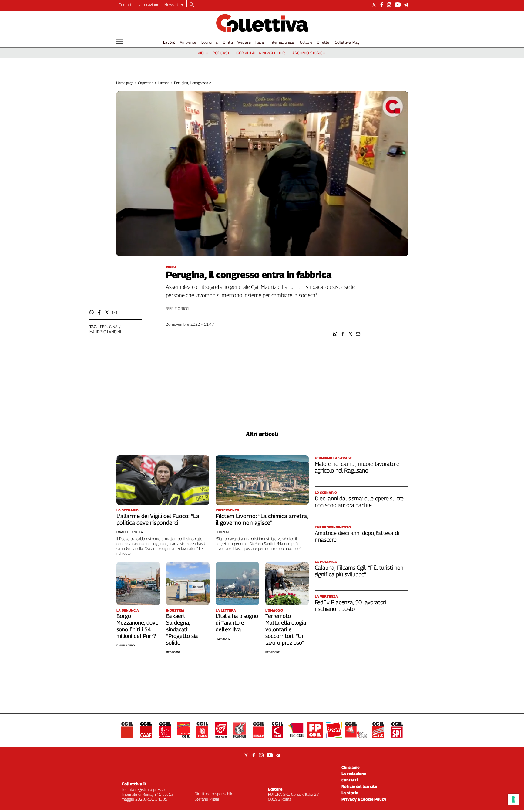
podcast (221, 52)
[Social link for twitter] (374, 4)
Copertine (145, 82)
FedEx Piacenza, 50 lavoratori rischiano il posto (351, 605)
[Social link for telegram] (406, 4)
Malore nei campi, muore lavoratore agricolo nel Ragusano (357, 467)
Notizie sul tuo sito (359, 786)
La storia (349, 792)
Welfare (243, 42)
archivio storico (308, 52)
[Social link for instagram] (389, 4)
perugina (109, 326)
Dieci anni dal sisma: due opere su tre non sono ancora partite (359, 501)
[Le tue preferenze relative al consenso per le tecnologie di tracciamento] (513, 799)
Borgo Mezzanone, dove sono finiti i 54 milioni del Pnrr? (137, 626)
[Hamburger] (119, 41)
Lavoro (169, 42)
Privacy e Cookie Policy (363, 799)
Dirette (323, 42)
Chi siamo (350, 767)
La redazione (148, 4)
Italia (259, 42)
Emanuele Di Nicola (129, 532)
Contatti (126, 4)
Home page (124, 82)
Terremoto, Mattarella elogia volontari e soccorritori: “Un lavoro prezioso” (285, 629)
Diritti (228, 42)
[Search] (192, 5)
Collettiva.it (134, 783)
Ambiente (188, 42)
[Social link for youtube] (398, 4)
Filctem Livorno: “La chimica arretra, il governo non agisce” (262, 519)
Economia (209, 42)
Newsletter (173, 4)
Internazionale (282, 42)
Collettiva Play (347, 42)
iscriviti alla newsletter (260, 52)
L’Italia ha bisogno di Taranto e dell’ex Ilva (237, 622)
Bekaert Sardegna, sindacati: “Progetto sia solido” (182, 629)
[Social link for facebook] (381, 4)
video (203, 52)
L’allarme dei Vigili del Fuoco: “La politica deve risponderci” (157, 519)
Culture (306, 42)
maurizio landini (105, 331)
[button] (335, 334)
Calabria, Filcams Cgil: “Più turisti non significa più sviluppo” (359, 571)
